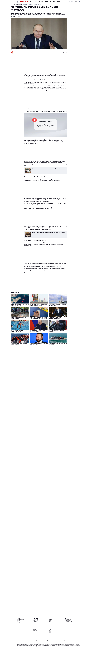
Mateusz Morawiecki (35, 619)
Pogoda (46, 1)
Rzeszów (50, 632)
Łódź (49, 622)
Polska (31, 1)
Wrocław (50, 620)
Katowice (50, 631)
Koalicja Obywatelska (68, 619)
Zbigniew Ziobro (35, 621)
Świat (36, 1)
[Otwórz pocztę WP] (69, 1)
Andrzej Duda (34, 622)
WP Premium (41, 1)
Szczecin (50, 623)
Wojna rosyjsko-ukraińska (20, 619)
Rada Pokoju (18, 620)
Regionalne (52, 1)
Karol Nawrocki (35, 630)
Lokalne (50, 618)
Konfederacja (66, 622)
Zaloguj (76, 1)
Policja (17, 621)
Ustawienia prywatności (64, 640)
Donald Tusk (34, 623)
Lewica (66, 623)
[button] (72, 1)
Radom (50, 630)
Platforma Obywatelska (68, 620)
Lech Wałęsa (34, 629)
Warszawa (50, 619)
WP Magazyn (18, 618)
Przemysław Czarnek (35, 620)
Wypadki (18, 623)
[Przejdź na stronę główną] (18, 2)
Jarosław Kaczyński (35, 618)
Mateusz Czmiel (19, 52)
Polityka (58, 1)
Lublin (49, 633)
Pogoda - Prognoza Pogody (20, 622)
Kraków (50, 621)
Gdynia (50, 629)
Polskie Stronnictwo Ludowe (68, 621)
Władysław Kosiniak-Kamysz (37, 628)
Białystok (50, 628)
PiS (65, 618)
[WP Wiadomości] (25, 1)
